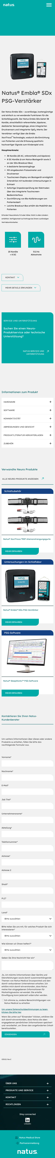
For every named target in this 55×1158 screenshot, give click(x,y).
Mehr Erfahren (13, 551)
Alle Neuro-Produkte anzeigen (20, 479)
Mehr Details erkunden (18, 287)
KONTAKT (11, 1097)
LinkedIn (27, 1124)
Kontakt (10, 277)
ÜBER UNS (11, 1083)
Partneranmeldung (29, 1143)
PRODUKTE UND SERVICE (19, 1090)
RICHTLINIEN (13, 1104)
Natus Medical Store (29, 1137)
